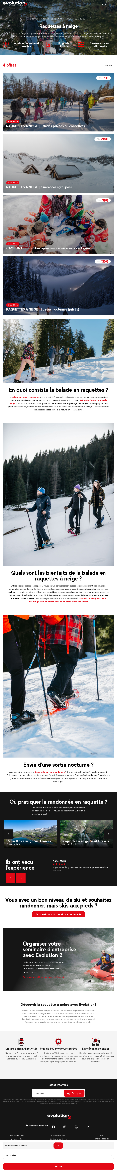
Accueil (34, 19)
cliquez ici (74, 1103)
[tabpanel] (21, 1049)
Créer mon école (58, 1139)
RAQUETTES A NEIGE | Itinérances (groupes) (39, 187)
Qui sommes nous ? (58, 1135)
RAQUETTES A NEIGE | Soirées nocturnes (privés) (42, 309)
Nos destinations (16, 1135)
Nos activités (16, 1139)
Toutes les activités (52, 19)
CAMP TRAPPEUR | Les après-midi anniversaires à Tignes (48, 248)
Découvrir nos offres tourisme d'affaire (42, 977)
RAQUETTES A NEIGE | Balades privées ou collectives (45, 126)
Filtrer (58, 1166)
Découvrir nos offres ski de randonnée (58, 914)
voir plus (66, 880)
